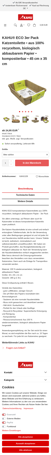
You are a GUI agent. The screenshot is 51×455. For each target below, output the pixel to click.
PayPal (10, 422)
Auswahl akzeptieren (25, 443)
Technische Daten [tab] (25, 195)
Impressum (28, 408)
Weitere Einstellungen (11, 430)
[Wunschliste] (29, 25)
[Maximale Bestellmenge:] (11, 161)
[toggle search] (15, 25)
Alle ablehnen (25, 450)
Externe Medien (14, 418)
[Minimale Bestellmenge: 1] (11, 164)
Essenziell (11, 414)
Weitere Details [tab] (25, 201)
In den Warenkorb (32, 163)
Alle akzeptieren (25, 437)
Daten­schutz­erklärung (12, 408)
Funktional (11, 426)
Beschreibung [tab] (25, 189)
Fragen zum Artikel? (15, 348)
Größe (5, 149)
